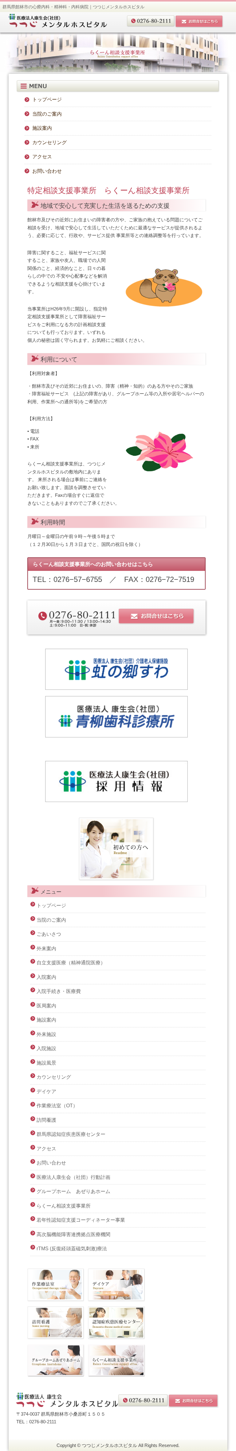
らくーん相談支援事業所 (64, 1205)
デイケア (46, 1091)
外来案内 (46, 948)
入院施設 (46, 1048)
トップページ (47, 99)
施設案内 (42, 128)
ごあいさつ (49, 934)
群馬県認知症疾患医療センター (71, 1134)
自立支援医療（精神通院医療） (71, 962)
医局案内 (46, 1005)
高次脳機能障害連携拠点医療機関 (73, 1234)
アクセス (42, 156)
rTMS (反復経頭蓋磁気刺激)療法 (72, 1248)
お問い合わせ (47, 171)
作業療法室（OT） (57, 1105)
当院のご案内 (47, 114)
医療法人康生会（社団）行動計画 (73, 1177)
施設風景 (46, 1063)
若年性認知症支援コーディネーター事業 (81, 1220)
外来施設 (46, 1034)
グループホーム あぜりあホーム (73, 1191)
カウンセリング (49, 142)
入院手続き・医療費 (59, 991)
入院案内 (46, 977)
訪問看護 (46, 1120)
